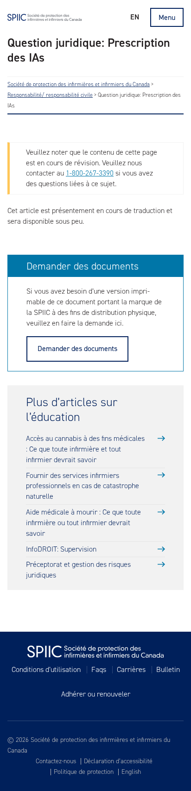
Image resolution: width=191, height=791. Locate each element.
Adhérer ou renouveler (95, 694)
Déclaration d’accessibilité (118, 761)
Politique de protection (84, 772)
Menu (167, 17)
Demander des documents (77, 348)
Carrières (131, 669)
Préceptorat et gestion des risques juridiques (78, 569)
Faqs (98, 669)
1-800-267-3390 (90, 173)
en (134, 17)
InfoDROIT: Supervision (61, 549)
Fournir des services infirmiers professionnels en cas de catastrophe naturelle (82, 486)
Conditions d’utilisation (46, 669)
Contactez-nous (56, 761)
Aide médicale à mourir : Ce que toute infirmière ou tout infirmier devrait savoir (83, 522)
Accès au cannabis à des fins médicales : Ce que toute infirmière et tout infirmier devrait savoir (85, 449)
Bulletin (168, 669)
